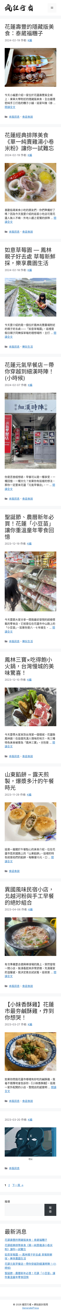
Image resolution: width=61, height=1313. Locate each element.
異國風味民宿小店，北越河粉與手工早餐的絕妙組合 (29, 896)
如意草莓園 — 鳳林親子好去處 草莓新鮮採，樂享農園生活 (30, 256)
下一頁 (17, 1185)
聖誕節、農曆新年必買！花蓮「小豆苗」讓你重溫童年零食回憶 (29, 527)
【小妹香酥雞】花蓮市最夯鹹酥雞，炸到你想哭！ (29, 1011)
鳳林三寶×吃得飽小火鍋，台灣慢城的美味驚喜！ (29, 666)
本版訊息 (14, 116)
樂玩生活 (27, 346)
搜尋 (7, 1201)
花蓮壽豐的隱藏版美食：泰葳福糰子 (29, 30)
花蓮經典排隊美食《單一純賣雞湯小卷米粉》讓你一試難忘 (29, 142)
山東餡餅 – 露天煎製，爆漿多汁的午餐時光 (29, 781)
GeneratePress (30, 1307)
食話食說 (27, 116)
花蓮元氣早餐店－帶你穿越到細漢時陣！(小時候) (29, 371)
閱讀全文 (10, 107)
